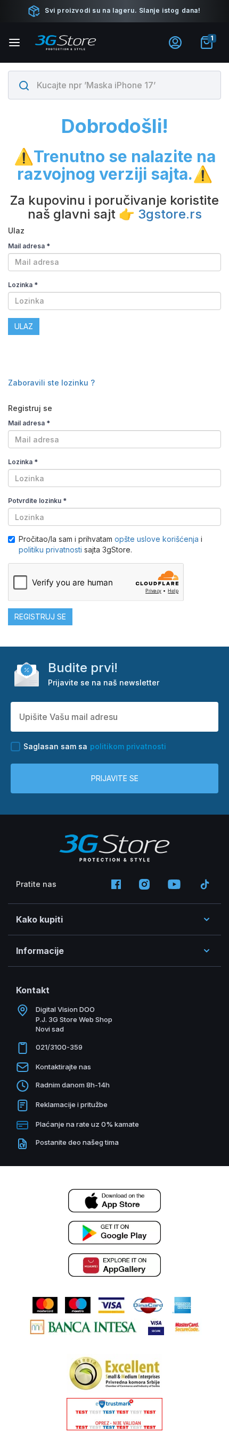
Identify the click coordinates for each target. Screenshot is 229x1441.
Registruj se (40, 616)
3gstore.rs (170, 214)
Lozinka (23, 285)
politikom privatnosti (128, 746)
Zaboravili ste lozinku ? (51, 382)
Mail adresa (29, 246)
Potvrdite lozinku (37, 501)
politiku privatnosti (50, 549)
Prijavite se (114, 778)
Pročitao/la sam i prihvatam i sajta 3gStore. (110, 544)
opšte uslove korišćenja (157, 538)
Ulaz (23, 326)
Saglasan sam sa (94, 746)
